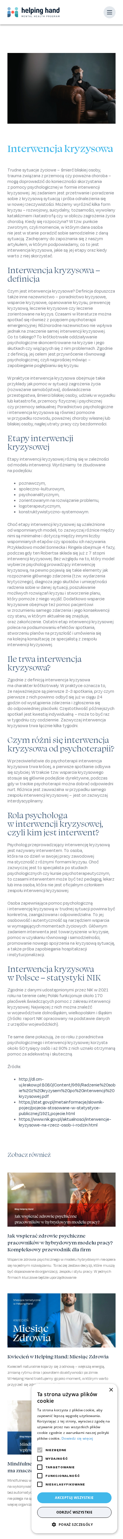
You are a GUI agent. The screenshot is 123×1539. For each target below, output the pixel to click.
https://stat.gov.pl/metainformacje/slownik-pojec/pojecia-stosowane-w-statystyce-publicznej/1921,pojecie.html (61, 1107)
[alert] (74, 1458)
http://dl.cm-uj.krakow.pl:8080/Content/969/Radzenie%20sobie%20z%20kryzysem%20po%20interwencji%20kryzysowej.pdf (67, 1087)
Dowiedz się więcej (77, 1438)
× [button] (111, 1390)
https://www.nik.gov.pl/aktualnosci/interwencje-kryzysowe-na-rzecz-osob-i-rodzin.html (65, 1122)
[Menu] (110, 12)
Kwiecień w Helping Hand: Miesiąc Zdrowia (58, 1356)
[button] (74, 1525)
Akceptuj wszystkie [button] (74, 1497)
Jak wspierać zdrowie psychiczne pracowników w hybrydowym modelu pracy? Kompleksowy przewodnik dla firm (60, 1242)
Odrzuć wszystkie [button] (74, 1512)
